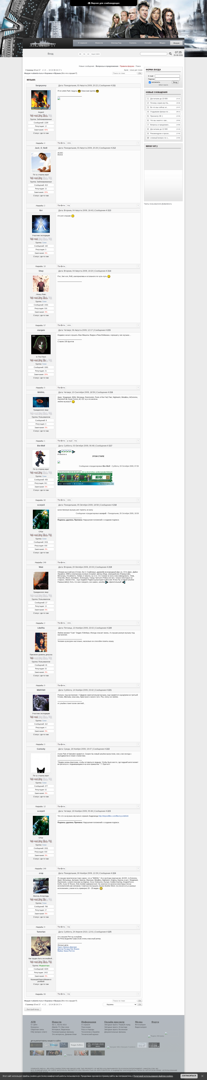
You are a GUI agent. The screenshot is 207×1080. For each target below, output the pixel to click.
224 (114, 873)
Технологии (86, 1032)
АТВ (33, 1022)
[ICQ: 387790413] (75, 440)
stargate (41, 330)
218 (115, 505)
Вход (50, 53)
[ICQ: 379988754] (68, 926)
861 (45, 483)
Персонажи (86, 1027)
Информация (88, 1022)
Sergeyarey (41, 85)
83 (45, 994)
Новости (99, 43)
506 (45, 308)
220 (110, 628)
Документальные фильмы (115, 1032)
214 (109, 271)
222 (108, 749)
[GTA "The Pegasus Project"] (97, 1055)
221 (110, 690)
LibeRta (41, 628)
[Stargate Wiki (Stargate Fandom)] (120, 1047)
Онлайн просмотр (114, 1022)
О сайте (34, 1025)
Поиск (138, 66)
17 (59, 70)
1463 (46, 972)
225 (109, 932)
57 (45, 325)
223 (109, 811)
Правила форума (127, 66)
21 (46, 371)
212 (114, 148)
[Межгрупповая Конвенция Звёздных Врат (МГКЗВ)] (36, 1055)
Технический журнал (89, 1034)
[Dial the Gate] (63, 1047)
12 (46, 126)
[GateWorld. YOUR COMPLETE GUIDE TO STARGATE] (50, 1047)
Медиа (162, 43)
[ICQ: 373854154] (68, 205)
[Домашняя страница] (69, 143)
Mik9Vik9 (41, 690)
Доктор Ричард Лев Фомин (68, 949)
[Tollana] (67, 1055)
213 (109, 210)
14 (52, 70)
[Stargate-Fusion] (153, 1047)
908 (45, 546)
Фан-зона (65, 1027)
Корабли (96, 1032)
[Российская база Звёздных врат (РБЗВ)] (53, 1055)
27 (46, 910)
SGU (65, 1025)
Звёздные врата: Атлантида (115, 1027)
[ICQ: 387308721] (68, 994)
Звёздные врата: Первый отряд (117, 1025)
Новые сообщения (86, 66)
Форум (176, 43)
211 (114, 85)
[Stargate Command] (35, 1047)
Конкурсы (35, 1027)
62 (46, 790)
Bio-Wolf (41, 446)
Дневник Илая (70, 1034)
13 (50, 70)
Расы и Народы (87, 1029)
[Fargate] (80, 1055)
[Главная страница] (43, 43)
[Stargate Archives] (76, 1047)
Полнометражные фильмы (63, 1032)
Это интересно (58, 1034)
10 (45, 266)
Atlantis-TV (56, 1027)
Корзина (48, 73)
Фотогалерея (140, 1025)
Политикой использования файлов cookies (153, 1076)
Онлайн (148, 43)
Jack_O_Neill (41, 148)
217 (110, 446)
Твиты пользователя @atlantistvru (158, 204)
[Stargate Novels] (95, 1047)
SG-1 (54, 1025)
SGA (59, 1025)
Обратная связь (37, 1029)
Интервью (56, 1029)
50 (46, 669)
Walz (41, 567)
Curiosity (41, 749)
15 (46, 189)
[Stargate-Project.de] (141, 1047)
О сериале (82, 43)
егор (41, 873)
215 (109, 330)
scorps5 (41, 505)
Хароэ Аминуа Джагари (67, 947)
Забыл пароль (163, 85)
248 (44, 562)
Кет (41, 210)
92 (45, 500)
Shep (41, 271)
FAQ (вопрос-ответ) (39, 1032)
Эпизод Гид (116, 43)
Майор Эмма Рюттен (66, 951)
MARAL (41, 392)
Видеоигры (65, 1029)
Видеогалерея (141, 1027)
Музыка (57, 73)
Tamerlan (41, 932)
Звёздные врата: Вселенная (115, 1029)
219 (110, 567)
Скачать (132, 43)
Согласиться (189, 1076)
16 (57, 70)
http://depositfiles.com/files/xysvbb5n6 (113, 816)
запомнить (155, 82)
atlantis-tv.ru (37, 73)
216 (111, 392)
